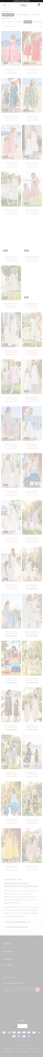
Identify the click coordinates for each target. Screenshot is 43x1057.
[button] (4, 5)
